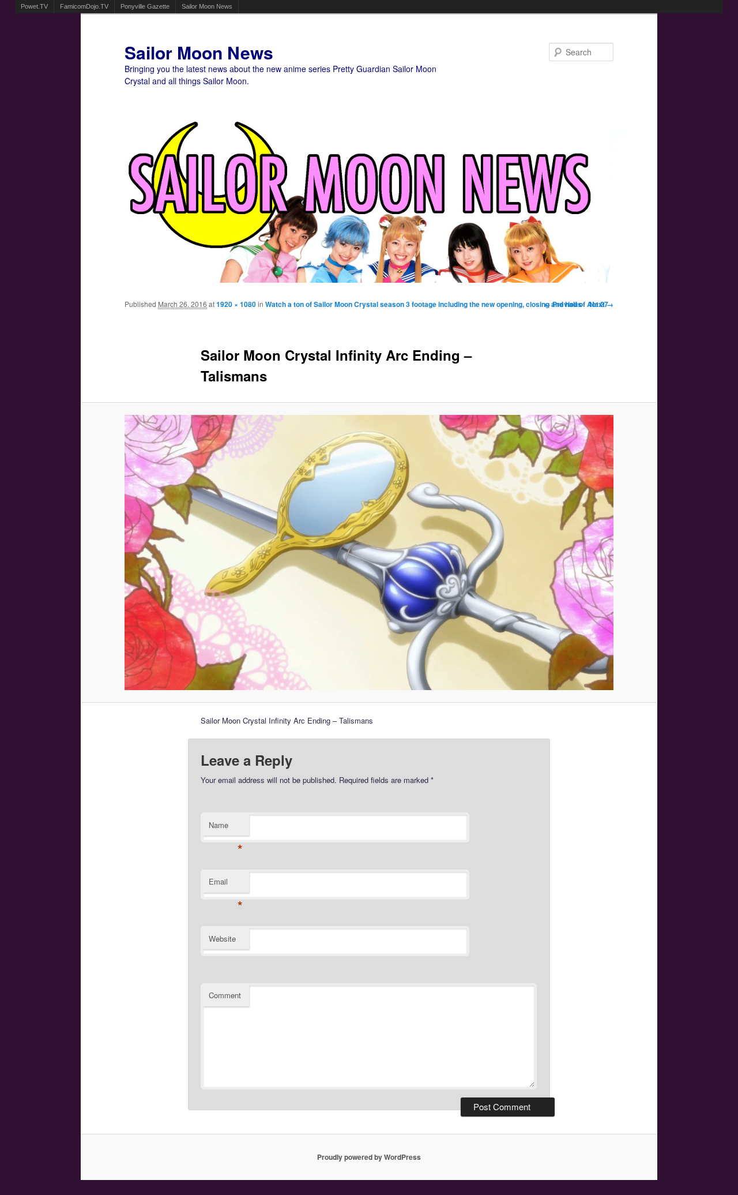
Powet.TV (34, 6)
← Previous (563, 304)
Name (226, 827)
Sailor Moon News (207, 6)
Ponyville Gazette (145, 6)
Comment (225, 995)
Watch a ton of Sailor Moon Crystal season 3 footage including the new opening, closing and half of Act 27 (436, 304)
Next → (601, 304)
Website (222, 938)
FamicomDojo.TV (84, 6)
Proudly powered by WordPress (369, 1157)
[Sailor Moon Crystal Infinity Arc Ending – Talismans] (369, 552)
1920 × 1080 (236, 304)
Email (226, 884)
